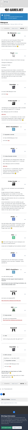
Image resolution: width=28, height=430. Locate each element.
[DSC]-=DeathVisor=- (12, 126)
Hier (7, 94)
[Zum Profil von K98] (13, 309)
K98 (12, 307)
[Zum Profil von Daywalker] (13, 87)
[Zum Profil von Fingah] (13, 55)
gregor (13, 148)
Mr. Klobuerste (5, 24)
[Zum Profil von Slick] (13, 237)
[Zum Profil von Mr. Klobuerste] (13, 35)
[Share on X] (4, 394)
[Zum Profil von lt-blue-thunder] (13, 103)
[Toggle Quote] (3, 134)
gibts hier (3, 114)
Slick (12, 235)
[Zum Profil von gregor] (13, 150)
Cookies (8, 417)
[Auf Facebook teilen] (1, 394)
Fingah (12, 53)
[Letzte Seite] (26, 28)
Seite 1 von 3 (15, 28)
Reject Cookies (17, 427)
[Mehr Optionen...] (25, 36)
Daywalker (12, 84)
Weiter (22, 28)
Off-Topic (20, 24)
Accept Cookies (7, 427)
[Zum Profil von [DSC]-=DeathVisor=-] (13, 129)
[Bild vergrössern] (17, 46)
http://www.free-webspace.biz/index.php (11, 300)
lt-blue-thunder (12, 100)
